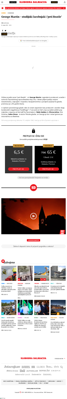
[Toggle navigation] (2, 2)
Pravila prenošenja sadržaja (24, 381)
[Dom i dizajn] (22, 370)
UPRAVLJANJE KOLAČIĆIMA (33, 388)
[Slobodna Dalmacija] (33, 2)
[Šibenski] (47, 374)
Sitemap (46, 383)
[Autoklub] (32, 370)
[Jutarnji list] (12, 366)
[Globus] (40, 366)
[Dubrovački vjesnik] (22, 374)
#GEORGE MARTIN (33, 240)
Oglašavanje (22, 383)
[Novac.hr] (44, 370)
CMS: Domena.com (48, 392)
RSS (41, 383)
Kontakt (59, 381)
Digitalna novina (32, 383)
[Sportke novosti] (33, 366)
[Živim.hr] (49, 366)
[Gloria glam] (61, 366)
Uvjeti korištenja (8, 381)
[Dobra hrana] (12, 370)
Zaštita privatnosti (40, 381)
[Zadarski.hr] (37, 374)
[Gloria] (56, 366)
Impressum (51, 381)
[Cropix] (55, 370)
